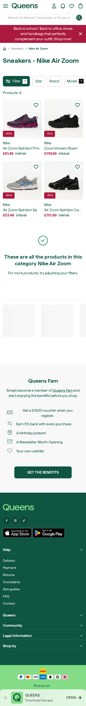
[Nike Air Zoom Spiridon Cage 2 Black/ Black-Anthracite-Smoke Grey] (63, 180)
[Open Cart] (80, 6)
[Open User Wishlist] (71, 6)
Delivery (9, 560)
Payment (9, 568)
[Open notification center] (62, 6)
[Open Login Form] (54, 6)
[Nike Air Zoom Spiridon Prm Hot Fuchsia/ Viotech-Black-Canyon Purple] (22, 118)
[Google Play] (48, 533)
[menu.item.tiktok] (24, 520)
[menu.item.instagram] (15, 520)
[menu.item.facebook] (7, 520)
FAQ (6, 596)
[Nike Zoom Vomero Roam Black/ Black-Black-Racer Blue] (63, 118)
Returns (9, 575)
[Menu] (5, 6)
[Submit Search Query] (79, 17)
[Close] (80, 33)
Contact (9, 603)
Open (71, 697)
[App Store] (17, 533)
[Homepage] (43, 507)
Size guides (11, 589)
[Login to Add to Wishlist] (36, 105)
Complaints (11, 582)
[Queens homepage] (25, 6)
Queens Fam (63, 390)
